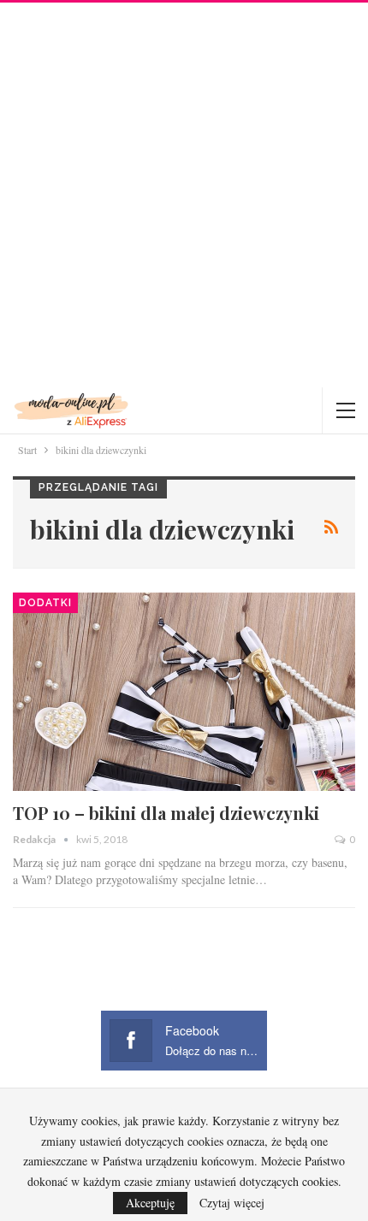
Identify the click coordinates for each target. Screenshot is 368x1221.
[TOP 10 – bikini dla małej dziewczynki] (184, 692)
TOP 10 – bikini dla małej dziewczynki (166, 812)
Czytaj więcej (231, 1203)
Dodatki (45, 603)
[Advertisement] (184, 195)
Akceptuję (150, 1202)
